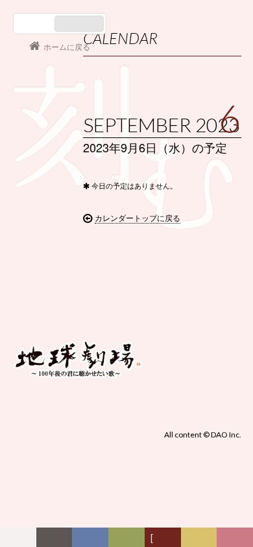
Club (236, 540)
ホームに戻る (66, 46)
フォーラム (21, 540)
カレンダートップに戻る (137, 217)
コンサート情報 (52, 270)
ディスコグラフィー (90, 540)
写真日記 (200, 540)
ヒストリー (129, 540)
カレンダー (165, 540)
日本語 (35, 23)
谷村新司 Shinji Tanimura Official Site (78, 194)
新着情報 (56, 540)
